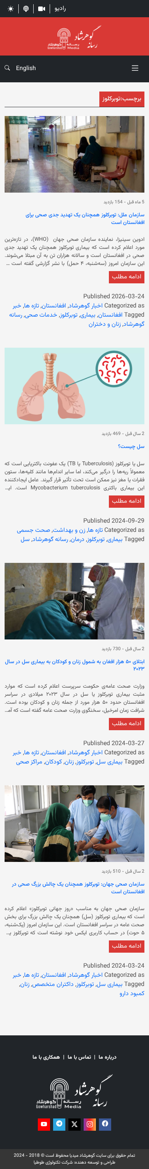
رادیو (60, 8)
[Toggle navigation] (135, 69)
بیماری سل (110, 762)
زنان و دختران (105, 324)
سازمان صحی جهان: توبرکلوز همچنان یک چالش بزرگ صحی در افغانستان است (78, 888)
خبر (17, 306)
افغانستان (54, 306)
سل (25, 539)
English (26, 69)
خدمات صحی (41, 315)
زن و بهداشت (69, 530)
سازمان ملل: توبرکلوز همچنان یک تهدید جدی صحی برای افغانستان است (85, 219)
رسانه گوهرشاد (50, 539)
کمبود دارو (132, 994)
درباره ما (108, 1058)
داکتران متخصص (53, 984)
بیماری (88, 315)
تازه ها (31, 306)
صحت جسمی (33, 530)
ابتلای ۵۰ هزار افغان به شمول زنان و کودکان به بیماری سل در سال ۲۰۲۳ (74, 666)
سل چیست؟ (131, 447)
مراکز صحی (29, 762)
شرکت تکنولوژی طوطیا (53, 1162)
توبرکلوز (69, 315)
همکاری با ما (46, 1058)
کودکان (53, 762)
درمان (77, 539)
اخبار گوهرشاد (86, 306)
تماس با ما (79, 1058)
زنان (69, 762)
